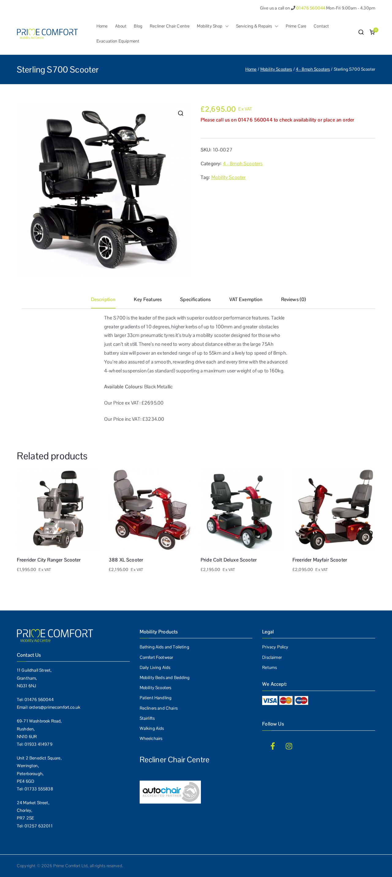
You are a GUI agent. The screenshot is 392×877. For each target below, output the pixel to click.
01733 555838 (38, 789)
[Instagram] (289, 746)
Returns (269, 667)
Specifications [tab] (195, 299)
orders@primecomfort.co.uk (54, 707)
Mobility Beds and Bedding (165, 677)
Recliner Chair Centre (170, 26)
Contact (321, 26)
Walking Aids (152, 728)
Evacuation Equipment (117, 41)
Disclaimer (272, 657)
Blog (138, 26)
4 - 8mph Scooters (313, 69)
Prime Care (296, 26)
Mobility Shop (209, 26)
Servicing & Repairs (254, 26)
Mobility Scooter (228, 177)
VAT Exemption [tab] (246, 299)
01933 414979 (38, 744)
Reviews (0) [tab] (293, 299)
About (121, 26)
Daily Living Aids (155, 667)
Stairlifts (147, 718)
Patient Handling (156, 697)
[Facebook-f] (272, 746)
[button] (226, 26)
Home (102, 26)
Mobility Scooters (276, 69)
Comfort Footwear (156, 657)
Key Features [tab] (148, 299)
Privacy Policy (275, 647)
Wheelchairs (151, 738)
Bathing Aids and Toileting (164, 647)
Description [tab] (103, 299)
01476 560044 (39, 699)
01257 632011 (38, 826)
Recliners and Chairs (159, 708)
